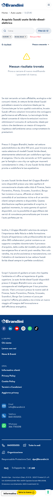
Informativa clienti (11, 370)
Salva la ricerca (25, 492)
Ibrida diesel (19, 36)
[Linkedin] (10, 328)
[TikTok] (36, 328)
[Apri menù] (48, 4)
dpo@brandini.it (40, 459)
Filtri (42, 30)
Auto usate (16, 12)
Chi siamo (6, 342)
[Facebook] (4, 328)
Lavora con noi (9, 348)
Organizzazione (15, 452)
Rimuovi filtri (35, 36)
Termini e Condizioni (12, 386)
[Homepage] (12, 5)
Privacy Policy (8, 375)
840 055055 (14, 416)
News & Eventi (9, 354)
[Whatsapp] (30, 328)
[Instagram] (23, 328)
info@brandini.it (16, 406)
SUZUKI (6, 36)
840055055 (13, 445)
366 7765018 (14, 426)
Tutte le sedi (34, 445)
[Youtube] (17, 328)
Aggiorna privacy (10, 392)
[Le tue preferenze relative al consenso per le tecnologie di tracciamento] (48, 492)
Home (5, 12)
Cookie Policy (8, 381)
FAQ (6, 468)
